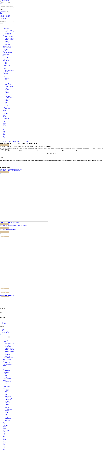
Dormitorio (6, 71)
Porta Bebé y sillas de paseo (6, 74)
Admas (4, 137)
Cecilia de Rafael (5, 122)
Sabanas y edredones (6, 60)
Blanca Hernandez (5, 125)
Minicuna (6, 62)
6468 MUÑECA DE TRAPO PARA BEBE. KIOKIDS (7, 295)
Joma (4, 134)
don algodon (4, 127)
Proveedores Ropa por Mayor (5, 331)
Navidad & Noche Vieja (6, 75)
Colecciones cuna (5, 73)
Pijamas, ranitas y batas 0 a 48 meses (8, 357)
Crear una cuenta (4, 18)
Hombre (4, 76)
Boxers (6, 80)
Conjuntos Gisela (8, 87)
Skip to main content (7, 0)
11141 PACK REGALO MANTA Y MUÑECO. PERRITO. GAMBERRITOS (10, 291)
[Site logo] (3, 1)
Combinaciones (7, 405)
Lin (3, 128)
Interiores (6, 94)
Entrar (1, 9)
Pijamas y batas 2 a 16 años (6, 50)
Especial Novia (7, 89)
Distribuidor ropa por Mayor (5, 332)
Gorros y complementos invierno (7, 52)
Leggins (6, 103)
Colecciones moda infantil (6, 28)
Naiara (4, 131)
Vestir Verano (6, 105)
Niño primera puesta (7, 42)
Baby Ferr (4, 116)
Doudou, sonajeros (5, 57)
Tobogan (4, 121)
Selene (4, 124)
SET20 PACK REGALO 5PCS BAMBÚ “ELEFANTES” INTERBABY (9, 222)
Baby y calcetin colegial (6, 54)
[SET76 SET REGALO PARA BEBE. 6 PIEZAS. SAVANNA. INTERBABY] (8, 229)
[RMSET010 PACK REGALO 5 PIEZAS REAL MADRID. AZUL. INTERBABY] (13, 225)
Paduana (4, 135)
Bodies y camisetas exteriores (7, 47)
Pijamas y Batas (7, 389)
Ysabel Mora (5, 123)
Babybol (4, 117)
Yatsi (3, 120)
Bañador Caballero (7, 77)
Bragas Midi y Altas (9, 96)
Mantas (4, 59)
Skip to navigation (2, 0)
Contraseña (3, 7)
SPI (3, 129)
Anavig (4, 119)
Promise (4, 132)
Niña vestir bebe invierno (8, 32)
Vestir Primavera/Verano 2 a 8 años (9, 31)
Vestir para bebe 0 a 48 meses (7, 344)
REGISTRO (1, 3)
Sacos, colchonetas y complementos (9, 67)
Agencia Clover (8, 333)
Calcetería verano (5, 48)
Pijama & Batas (7, 92)
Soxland (4, 133)
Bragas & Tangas (7, 95)
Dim (3, 126)
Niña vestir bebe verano (8, 34)
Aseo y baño (6, 69)
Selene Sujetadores (7, 397)
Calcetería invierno (5, 49)
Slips (5, 81)
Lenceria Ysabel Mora (7, 90)
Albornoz (4, 110)
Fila (3, 450)
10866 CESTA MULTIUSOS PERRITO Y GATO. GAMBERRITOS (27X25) (10, 170)
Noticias (3, 328)
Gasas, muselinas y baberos (6, 58)
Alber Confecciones (5, 429)
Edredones (6, 376)
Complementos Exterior (8, 418)
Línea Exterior (5, 104)
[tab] (3, 156)
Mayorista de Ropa (4, 330)
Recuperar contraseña (3, 11)
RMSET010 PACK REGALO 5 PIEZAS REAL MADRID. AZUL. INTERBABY (10, 226)
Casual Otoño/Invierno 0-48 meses (9, 38)
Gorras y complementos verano (7, 51)
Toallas (4, 111)
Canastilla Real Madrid (6, 368)
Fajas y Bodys (6, 100)
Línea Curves (8, 88)
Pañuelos (6, 82)
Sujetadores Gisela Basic (9, 86)
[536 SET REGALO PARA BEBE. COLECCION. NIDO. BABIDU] (9, 233)
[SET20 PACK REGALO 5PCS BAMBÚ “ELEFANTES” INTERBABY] (24, 221)
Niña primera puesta (7, 41)
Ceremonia (4, 29)
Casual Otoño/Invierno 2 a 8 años (9, 36)
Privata (4, 136)
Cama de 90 (6, 64)
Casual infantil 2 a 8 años (6, 35)
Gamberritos (4, 426)
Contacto (3, 329)
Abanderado (4, 442)
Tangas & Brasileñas (9, 97)
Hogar (4, 109)
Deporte (4, 107)
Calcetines (6, 79)
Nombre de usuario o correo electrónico (6, 6)
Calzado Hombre (7, 78)
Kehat (4, 445)
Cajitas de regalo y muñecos (6, 56)
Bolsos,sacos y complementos (7, 66)
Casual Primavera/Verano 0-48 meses (9, 39)
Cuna (5, 373)
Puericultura (4, 68)
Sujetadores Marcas (7, 99)
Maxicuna (6, 63)
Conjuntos (6, 91)
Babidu (4, 115)
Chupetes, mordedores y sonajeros (9, 70)
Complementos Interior (8, 84)
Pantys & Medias (7, 413)
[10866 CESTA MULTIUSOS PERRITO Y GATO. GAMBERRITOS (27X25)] (11, 169)
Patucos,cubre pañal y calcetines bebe (8, 46)
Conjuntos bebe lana (7, 44)
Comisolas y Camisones (8, 93)
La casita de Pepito (5, 113)
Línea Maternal (7, 410)
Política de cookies (4, 323)
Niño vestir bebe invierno (8, 33)
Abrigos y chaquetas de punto (7, 352)
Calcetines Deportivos (7, 108)
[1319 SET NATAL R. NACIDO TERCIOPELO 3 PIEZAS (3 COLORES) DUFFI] (24, 285)
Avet (3, 437)
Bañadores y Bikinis (7, 83)
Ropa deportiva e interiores (8, 421)
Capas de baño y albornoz (6, 65)
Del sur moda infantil (6, 118)
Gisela (5, 85)
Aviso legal (3, 322)
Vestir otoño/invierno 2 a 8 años (9, 30)
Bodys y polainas (5, 360)
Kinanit (4, 434)
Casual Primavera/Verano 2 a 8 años (9, 37)
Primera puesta (5, 40)
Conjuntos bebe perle (7, 43)
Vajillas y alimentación (8, 381)
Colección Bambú (5, 72)
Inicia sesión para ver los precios (4, 232)
